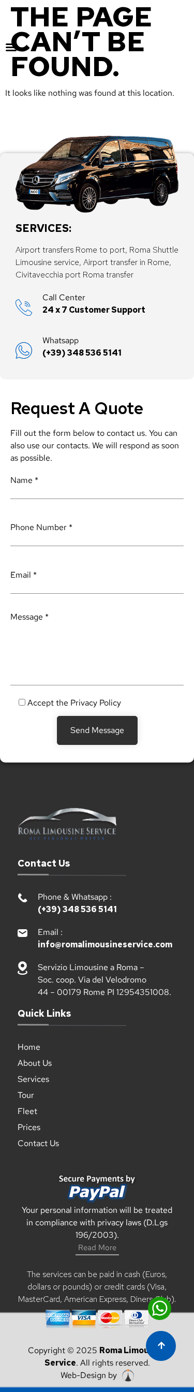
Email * (23, 574)
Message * (29, 616)
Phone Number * (41, 527)
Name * (24, 480)
